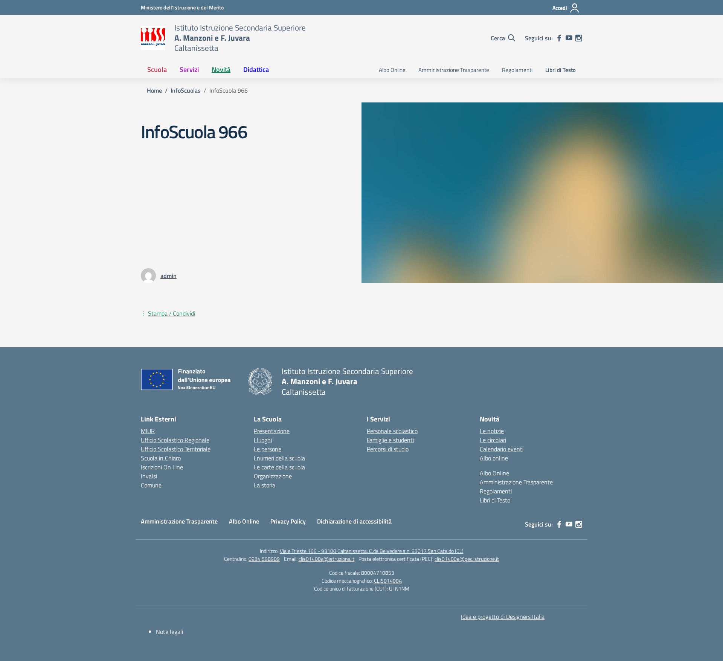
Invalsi (149, 476)
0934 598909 (264, 559)
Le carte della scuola (279, 467)
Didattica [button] (256, 69)
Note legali (169, 631)
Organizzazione (273, 476)
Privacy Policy (288, 521)
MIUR (148, 430)
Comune (151, 485)
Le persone (267, 448)
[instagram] (578, 38)
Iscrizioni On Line (162, 467)
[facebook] (559, 38)
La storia (264, 485)
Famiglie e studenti (390, 439)
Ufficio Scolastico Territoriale (175, 448)
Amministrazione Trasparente (453, 70)
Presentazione (272, 430)
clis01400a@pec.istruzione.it (467, 559)
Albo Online (392, 70)
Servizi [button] (189, 69)
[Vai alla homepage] (153, 38)
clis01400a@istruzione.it (326, 559)
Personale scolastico (392, 430)
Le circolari (493, 439)
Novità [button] (221, 69)
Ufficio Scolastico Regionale (175, 439)
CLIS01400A (388, 581)
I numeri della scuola (279, 458)
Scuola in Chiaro (161, 458)
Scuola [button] (157, 69)
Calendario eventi (501, 448)
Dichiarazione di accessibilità (354, 521)
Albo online (494, 458)
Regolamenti (517, 70)
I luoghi (263, 439)
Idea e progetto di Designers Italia (503, 616)
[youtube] (569, 38)
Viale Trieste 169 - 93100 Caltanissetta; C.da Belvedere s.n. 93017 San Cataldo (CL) (372, 551)
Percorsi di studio (388, 448)
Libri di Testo (560, 70)
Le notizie (492, 430)
